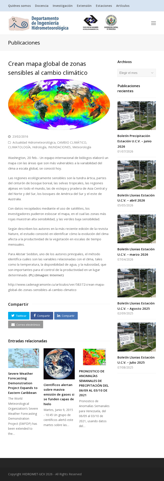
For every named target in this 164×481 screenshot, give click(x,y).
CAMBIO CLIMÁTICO (71, 142)
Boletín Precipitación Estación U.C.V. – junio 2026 (134, 141)
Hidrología (39, 147)
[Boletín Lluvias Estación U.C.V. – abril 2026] (136, 174)
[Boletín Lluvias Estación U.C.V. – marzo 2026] (136, 229)
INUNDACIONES (59, 147)
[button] (18, 316)
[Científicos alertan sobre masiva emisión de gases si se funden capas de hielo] (59, 363)
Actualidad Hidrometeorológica (34, 142)
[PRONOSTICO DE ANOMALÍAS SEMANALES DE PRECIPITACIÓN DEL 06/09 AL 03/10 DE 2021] (94, 357)
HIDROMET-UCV (33, 474)
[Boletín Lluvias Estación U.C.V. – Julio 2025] (136, 337)
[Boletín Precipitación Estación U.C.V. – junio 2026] (136, 115)
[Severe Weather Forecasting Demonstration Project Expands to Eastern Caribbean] (23, 358)
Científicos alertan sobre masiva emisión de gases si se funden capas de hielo (59, 394)
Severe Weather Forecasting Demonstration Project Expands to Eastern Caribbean (23, 383)
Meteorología (81, 147)
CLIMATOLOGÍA (19, 147)
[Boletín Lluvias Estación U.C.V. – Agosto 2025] (136, 283)
